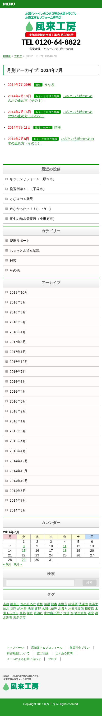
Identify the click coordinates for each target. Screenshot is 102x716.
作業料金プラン (80, 647)
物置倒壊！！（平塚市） (28, 189)
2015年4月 (18, 441)
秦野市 (62, 604)
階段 (57, 127)
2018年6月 (18, 312)
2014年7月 (18, 500)
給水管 (22, 608)
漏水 (30, 613)
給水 (6, 608)
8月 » (18, 564)
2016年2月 (18, 411)
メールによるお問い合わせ (24, 659)
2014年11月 (18, 471)
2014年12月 (19, 461)
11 (64, 546)
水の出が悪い (53, 613)
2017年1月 (18, 352)
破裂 (38, 608)
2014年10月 (19, 481)
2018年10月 (19, 292)
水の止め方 (28, 604)
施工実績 (42, 653)
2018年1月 (18, 332)
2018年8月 (18, 302)
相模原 (89, 608)
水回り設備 (76, 608)
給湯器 (73, 604)
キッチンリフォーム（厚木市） (33, 179)
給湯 (47, 604)
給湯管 (93, 604)
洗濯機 (83, 604)
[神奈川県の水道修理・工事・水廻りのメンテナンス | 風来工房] (50, 32)
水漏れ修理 (49, 608)
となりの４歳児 (21, 199)
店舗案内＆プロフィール (46, 647)
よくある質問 (64, 653)
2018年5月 (18, 322)
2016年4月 (18, 391)
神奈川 (14, 604)
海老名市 (19, 617)
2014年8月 (18, 491)
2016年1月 (18, 421)
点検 (6, 604)
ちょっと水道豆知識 (47, 96)
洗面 (31, 608)
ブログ (52, 659)
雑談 (38, 84)
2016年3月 (18, 401)
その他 (15, 270)
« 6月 (7, 564)
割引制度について (18, 653)
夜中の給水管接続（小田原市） (33, 219)
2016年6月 (18, 381)
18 (65, 550)
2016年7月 (18, 371)
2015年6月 (18, 431)
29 (24, 560)
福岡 (13, 608)
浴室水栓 (80, 613)
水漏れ (38, 613)
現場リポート (43, 127)
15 (24, 550)
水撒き (62, 608)
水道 (66, 613)
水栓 (40, 604)
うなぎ (49, 85)
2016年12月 (19, 362)
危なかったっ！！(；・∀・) (30, 209)
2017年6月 (18, 342)
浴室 (91, 613)
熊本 (54, 604)
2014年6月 (18, 510)
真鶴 (22, 613)
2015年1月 (18, 451)
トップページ (15, 647)
